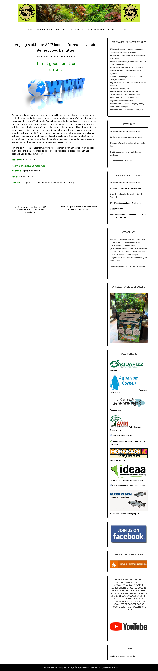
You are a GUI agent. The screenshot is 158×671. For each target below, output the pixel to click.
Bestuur (112, 30)
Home (30, 30)
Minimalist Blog (97, 667)
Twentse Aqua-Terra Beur (130, 188)
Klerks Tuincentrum (136, 486)
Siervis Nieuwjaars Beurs (130, 131)
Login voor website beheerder (122, 656)
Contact (126, 30)
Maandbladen (44, 30)
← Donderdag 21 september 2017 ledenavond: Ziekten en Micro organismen (30, 209)
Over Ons (61, 30)
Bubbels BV (127, 436)
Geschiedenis (77, 30)
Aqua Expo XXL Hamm (131, 203)
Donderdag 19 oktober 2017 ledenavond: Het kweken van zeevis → (79, 208)
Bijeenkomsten (96, 30)
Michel (72, 56)
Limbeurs (119, 209)
